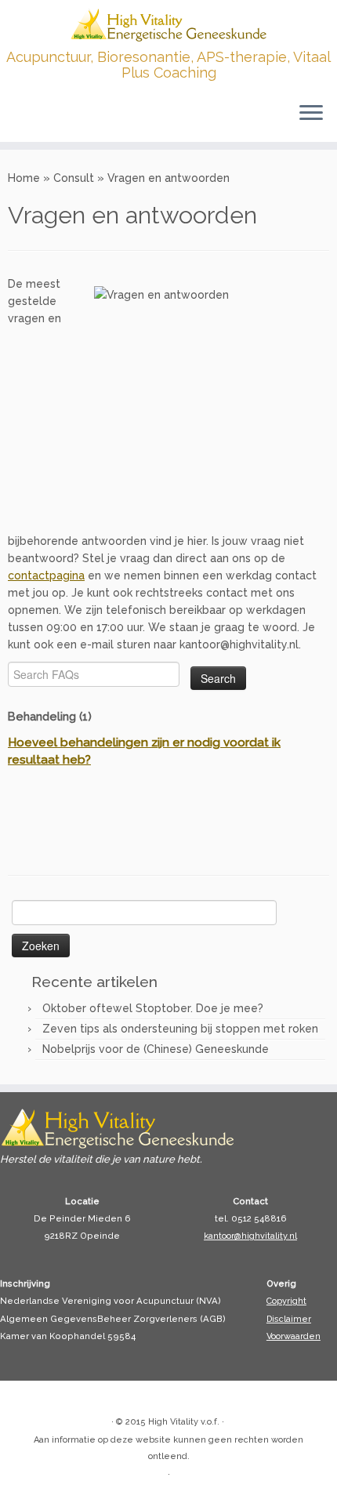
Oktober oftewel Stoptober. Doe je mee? (152, 1008)
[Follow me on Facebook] (41, 1398)
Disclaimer (288, 1319)
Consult (73, 178)
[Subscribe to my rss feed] (24, 1398)
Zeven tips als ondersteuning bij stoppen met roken (180, 1028)
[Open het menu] (311, 113)
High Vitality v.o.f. (183, 1422)
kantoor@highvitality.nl (250, 1236)
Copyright (286, 1301)
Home (24, 178)
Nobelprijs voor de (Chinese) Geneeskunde (155, 1049)
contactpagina (46, 575)
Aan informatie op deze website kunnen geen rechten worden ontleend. (168, 1448)
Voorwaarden (293, 1336)
